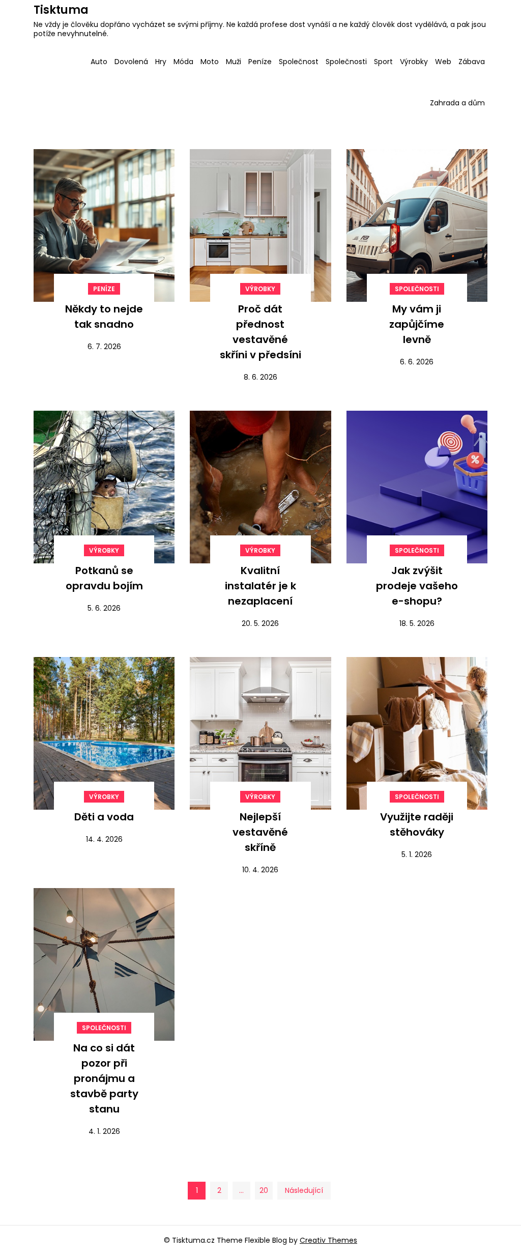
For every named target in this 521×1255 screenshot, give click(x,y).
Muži (233, 61)
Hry (160, 61)
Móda (183, 61)
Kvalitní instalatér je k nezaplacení (260, 585)
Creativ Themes (328, 1240)
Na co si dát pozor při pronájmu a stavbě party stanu (104, 1078)
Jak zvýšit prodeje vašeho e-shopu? (417, 585)
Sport (383, 61)
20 (263, 1190)
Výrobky (414, 61)
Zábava (471, 61)
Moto (209, 61)
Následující (304, 1190)
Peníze (260, 61)
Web (443, 61)
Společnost (299, 61)
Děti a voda (104, 817)
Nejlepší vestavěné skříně (260, 832)
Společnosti (346, 61)
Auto (99, 61)
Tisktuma (61, 10)
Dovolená (131, 61)
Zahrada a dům (457, 103)
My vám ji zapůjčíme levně (416, 324)
